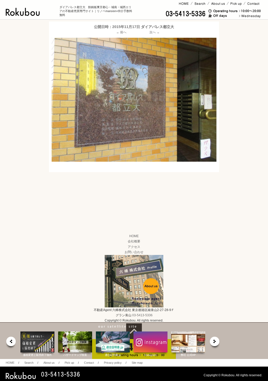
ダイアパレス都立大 (157, 27)
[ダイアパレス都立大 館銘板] (134, 100)
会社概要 (134, 241)
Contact (89, 362)
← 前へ (121, 32)
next (215, 343)
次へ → (154, 32)
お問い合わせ (134, 252)
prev (11, 343)
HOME (134, 236)
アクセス (134, 247)
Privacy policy (113, 362)
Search (29, 362)
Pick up (69, 362)
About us (49, 362)
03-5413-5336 (142, 315)
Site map (137, 362)
